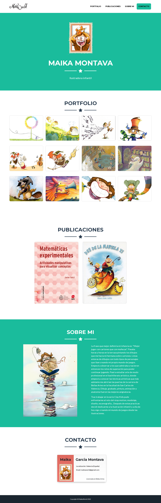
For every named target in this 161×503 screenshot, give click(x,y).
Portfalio (95, 6)
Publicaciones (113, 6)
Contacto (143, 6)
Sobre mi (129, 6)
